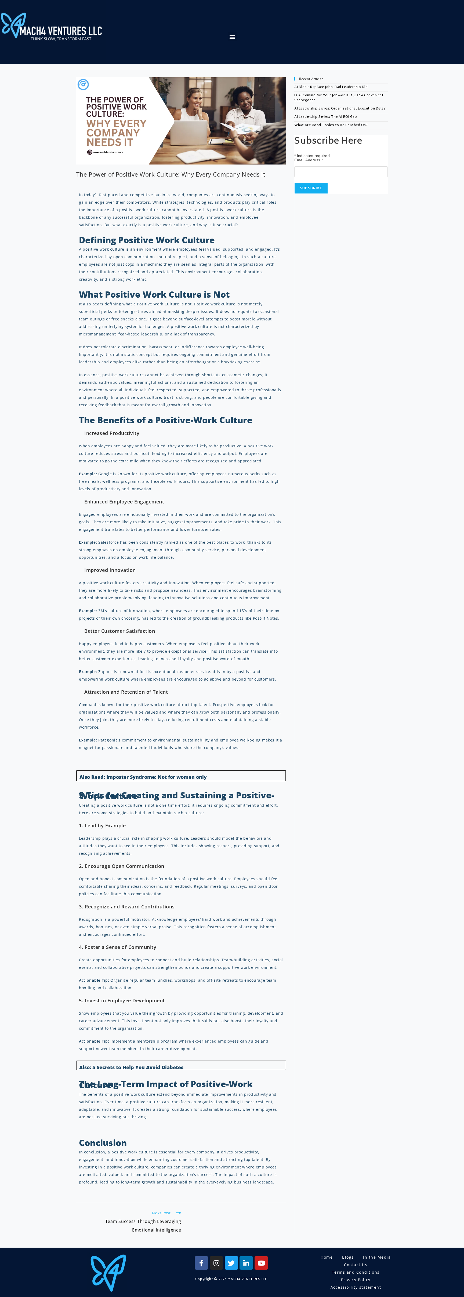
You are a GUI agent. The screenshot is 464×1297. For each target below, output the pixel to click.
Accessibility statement (356, 1287)
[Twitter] (231, 1263)
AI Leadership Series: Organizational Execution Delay (340, 109)
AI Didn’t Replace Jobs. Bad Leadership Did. (331, 87)
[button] (232, 36)
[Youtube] (261, 1263)
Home (327, 1257)
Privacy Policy (356, 1279)
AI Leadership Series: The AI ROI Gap (325, 117)
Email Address (308, 160)
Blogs (348, 1257)
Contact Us (355, 1264)
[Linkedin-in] (246, 1263)
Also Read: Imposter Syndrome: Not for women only (143, 777)
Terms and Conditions (356, 1272)
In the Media (377, 1257)
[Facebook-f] (201, 1263)
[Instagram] (216, 1263)
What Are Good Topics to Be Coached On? (331, 125)
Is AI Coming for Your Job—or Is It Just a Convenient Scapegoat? (338, 98)
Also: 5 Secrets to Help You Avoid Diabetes (131, 1067)
